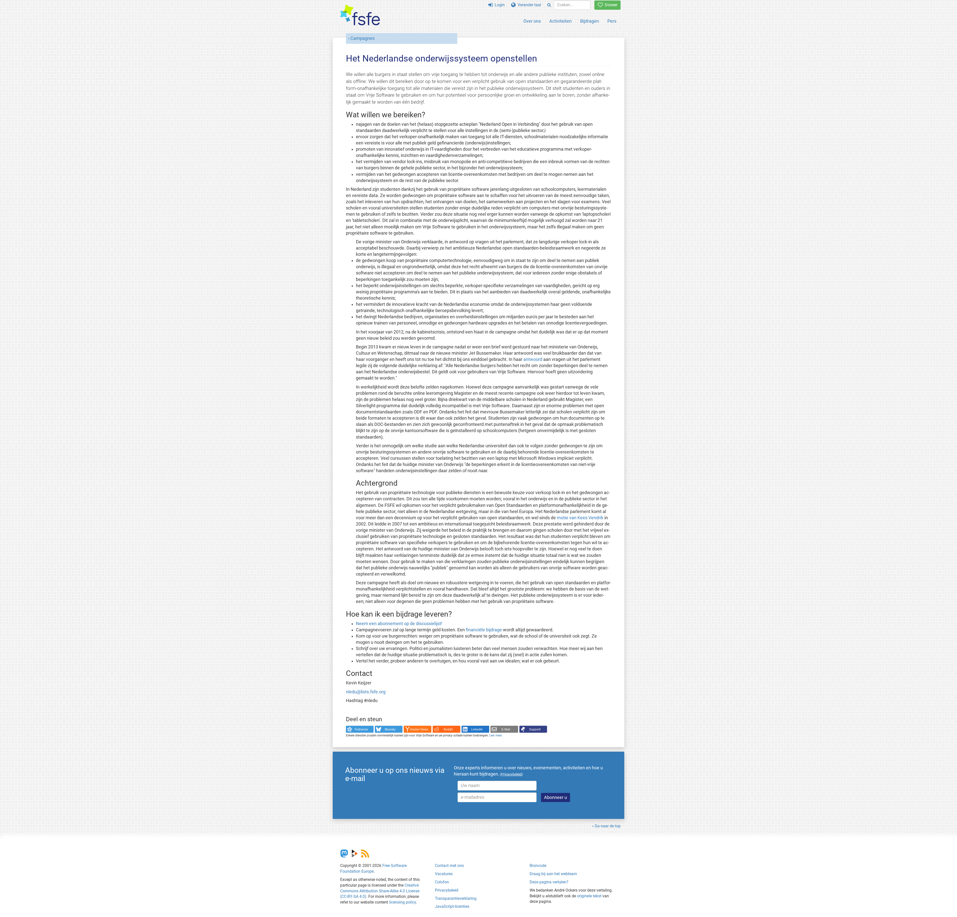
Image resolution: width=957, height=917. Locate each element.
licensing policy (402, 902)
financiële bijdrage (484, 629)
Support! (535, 729)
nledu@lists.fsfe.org (366, 691)
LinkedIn (477, 729)
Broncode (538, 865)
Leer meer (495, 735)
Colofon (442, 882)
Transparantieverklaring (456, 898)
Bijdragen (589, 21)
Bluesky (390, 729)
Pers (611, 21)
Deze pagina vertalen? (549, 882)
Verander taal (528, 4)
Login (499, 4)
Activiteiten (560, 21)
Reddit (448, 729)
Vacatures (444, 873)
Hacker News (419, 729)
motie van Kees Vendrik (580, 517)
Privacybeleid (446, 890)
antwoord (532, 359)
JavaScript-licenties (452, 906)
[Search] (549, 5)
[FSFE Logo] (360, 15)
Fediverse (361, 729)
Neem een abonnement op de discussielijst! (399, 623)
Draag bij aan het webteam (553, 873)
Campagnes (362, 38)
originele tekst (589, 896)
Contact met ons (449, 865)
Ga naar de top (608, 826)
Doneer (610, 4)
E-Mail (505, 729)
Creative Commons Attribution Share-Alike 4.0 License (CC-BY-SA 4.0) (379, 891)
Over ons (532, 21)
